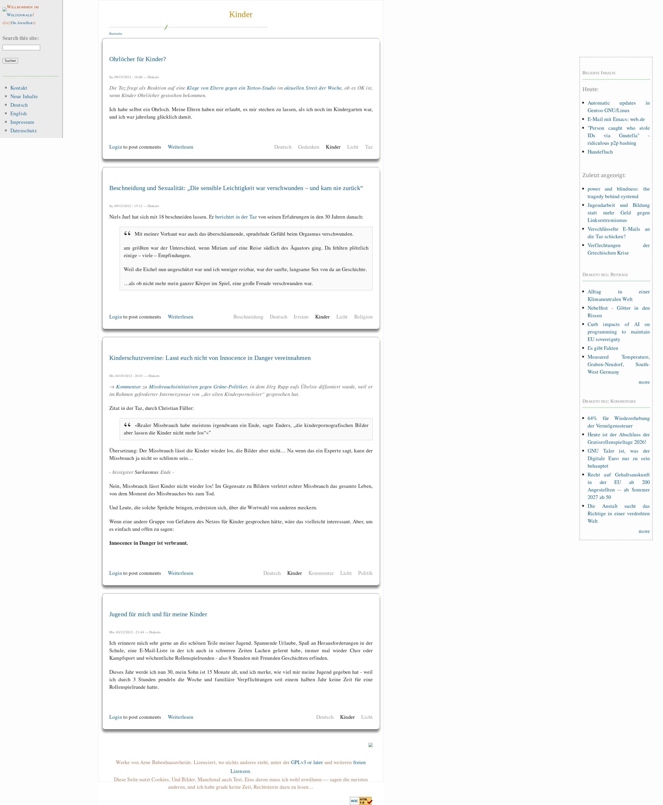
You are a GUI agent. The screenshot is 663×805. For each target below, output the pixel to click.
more (644, 381)
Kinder (241, 14)
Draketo (153, 77)
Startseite (115, 33)
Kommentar (128, 386)
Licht (353, 146)
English (18, 113)
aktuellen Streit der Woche (313, 87)
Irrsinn (301, 316)
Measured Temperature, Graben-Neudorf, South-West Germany (619, 364)
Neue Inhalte (24, 96)
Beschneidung (248, 316)
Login (115, 146)
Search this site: (21, 38)
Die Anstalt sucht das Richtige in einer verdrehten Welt (619, 513)
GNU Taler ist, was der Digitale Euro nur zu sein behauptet (619, 458)
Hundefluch (600, 151)
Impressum (22, 121)
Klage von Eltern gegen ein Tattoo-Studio (231, 87)
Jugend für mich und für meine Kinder (158, 614)
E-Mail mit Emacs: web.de (616, 118)
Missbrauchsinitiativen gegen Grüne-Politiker (198, 386)
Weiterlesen (180, 146)
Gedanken (308, 146)
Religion (363, 316)
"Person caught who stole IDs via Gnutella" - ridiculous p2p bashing (619, 135)
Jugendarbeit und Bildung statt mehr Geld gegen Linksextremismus (619, 212)
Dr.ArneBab (22, 22)
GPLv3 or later (307, 762)
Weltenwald (20, 14)
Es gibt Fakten (603, 347)
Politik (365, 572)
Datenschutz (23, 130)
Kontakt (18, 87)
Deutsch (283, 146)
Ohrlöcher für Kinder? (137, 59)
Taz (369, 146)
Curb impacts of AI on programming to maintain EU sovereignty (619, 332)
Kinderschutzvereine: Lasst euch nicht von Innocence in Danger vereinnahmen (210, 357)
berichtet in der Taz (236, 216)
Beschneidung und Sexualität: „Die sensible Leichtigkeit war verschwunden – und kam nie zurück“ (236, 188)
